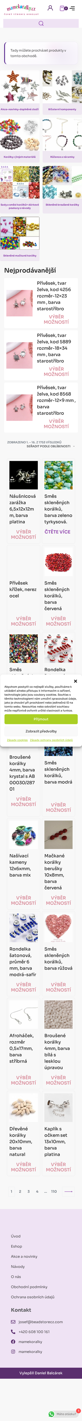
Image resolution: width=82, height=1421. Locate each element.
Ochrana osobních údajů (32, 1297)
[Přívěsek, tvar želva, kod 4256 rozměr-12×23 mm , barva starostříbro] (19, 303)
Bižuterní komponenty (62, 109)
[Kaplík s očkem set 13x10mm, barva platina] (58, 1107)
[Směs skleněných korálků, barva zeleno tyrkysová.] (58, 475)
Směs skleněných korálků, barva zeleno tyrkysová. (58, 509)
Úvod (16, 1236)
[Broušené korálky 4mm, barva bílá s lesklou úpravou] (58, 1014)
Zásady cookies (17, 740)
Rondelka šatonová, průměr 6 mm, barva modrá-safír (22, 961)
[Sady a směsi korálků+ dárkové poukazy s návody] (20, 184)
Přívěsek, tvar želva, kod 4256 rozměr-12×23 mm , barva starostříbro (54, 296)
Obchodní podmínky (29, 1287)
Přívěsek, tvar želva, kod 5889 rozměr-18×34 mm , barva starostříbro (54, 348)
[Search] (41, 23)
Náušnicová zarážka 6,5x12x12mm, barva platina (22, 509)
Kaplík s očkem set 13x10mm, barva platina (55, 1141)
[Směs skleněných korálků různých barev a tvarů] (23, 648)
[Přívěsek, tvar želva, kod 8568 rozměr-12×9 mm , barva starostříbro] (19, 407)
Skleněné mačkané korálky (19, 255)
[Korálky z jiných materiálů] (20, 136)
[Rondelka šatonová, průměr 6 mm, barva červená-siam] (58, 648)
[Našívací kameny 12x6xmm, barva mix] (23, 835)
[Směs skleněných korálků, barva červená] (58, 562)
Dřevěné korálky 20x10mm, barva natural (20, 1141)
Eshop (16, 1246)
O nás (16, 1276)
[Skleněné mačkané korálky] (20, 235)
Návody (18, 1266)
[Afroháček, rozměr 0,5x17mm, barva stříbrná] (23, 1014)
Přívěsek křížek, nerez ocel (23, 589)
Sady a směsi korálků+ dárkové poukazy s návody (20, 206)
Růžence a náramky (62, 156)
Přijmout (41, 719)
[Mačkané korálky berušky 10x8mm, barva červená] (58, 835)
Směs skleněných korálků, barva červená (57, 595)
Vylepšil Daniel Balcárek (41, 1373)
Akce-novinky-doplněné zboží (20, 109)
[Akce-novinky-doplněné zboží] (20, 88)
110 (54, 1191)
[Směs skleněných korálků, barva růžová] (58, 928)
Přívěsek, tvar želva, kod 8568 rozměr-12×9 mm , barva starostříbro (56, 400)
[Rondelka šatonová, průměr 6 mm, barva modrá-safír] (23, 928)
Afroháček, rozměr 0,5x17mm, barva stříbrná (21, 1048)
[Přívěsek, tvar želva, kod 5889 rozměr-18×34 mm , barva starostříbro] (19, 355)
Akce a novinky (24, 1256)
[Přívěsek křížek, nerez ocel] (23, 562)
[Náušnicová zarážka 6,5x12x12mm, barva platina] (23, 475)
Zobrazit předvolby (41, 731)
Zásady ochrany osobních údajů (51, 740)
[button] (75, 681)
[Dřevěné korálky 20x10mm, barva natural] (23, 1107)
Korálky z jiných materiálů (20, 156)
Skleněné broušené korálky (62, 204)
